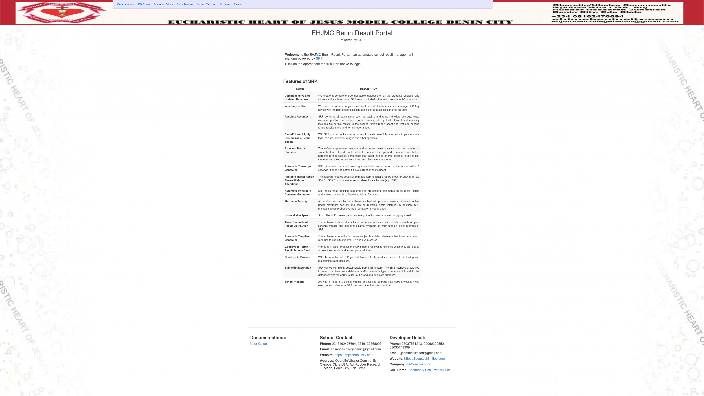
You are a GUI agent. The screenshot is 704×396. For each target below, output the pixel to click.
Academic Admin (163, 4)
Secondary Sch (419, 369)
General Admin (126, 4)
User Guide (258, 343)
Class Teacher (185, 4)
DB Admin (144, 4)
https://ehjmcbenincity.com (354, 354)
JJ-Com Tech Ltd (418, 364)
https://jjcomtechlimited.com (424, 358)
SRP (361, 39)
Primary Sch (442, 369)
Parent (238, 4)
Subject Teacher (206, 4)
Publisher (224, 4)
